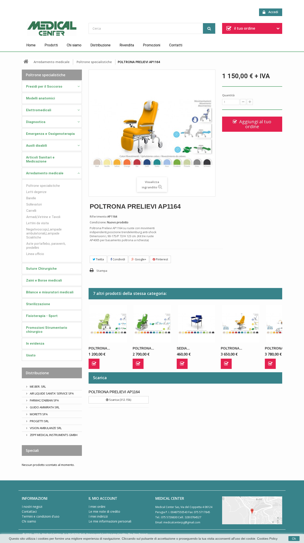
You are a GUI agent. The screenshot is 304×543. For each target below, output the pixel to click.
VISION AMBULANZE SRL (45, 428)
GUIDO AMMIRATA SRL (44, 407)
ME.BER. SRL (37, 387)
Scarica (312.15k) (119, 400)
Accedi (273, 12)
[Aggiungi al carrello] (94, 364)
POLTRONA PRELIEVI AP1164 (114, 392)
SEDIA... (183, 348)
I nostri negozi (32, 506)
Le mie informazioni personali (110, 521)
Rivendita (127, 45)
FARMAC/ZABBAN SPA (44, 400)
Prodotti (51, 45)
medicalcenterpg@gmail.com (181, 522)
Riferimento (98, 216)
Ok (294, 538)
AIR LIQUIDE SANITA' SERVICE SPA (51, 393)
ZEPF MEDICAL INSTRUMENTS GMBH (53, 435)
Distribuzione (100, 45)
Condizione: (98, 222)
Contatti (175, 45)
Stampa (101, 271)
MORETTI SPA (38, 414)
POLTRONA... (99, 348)
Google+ (140, 259)
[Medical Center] (52, 28)
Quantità (228, 95)
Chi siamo (74, 45)
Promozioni (151, 45)
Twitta (99, 259)
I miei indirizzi (98, 516)
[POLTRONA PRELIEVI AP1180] (152, 323)
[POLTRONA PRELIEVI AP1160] (108, 323)
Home (31, 45)
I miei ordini (97, 506)
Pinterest (161, 259)
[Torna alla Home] (26, 61)
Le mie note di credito (104, 511)
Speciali (32, 450)
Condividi (118, 259)
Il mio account (103, 498)
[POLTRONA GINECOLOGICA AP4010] (240, 323)
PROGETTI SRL (39, 421)
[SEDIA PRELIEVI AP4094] (196, 323)
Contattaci (29, 511)
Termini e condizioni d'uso (40, 516)
